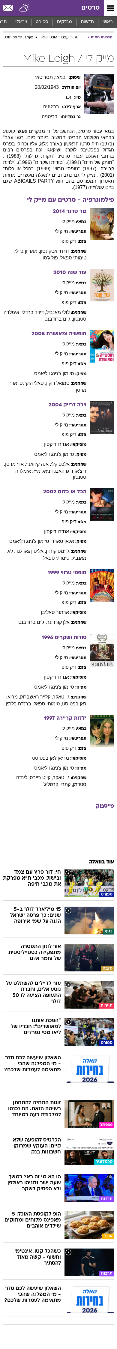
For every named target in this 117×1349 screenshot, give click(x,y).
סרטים (90, 8)
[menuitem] (87, 22)
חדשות (87, 22)
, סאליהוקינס (33, 383)
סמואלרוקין (58, 383)
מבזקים (64, 22)
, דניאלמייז (44, 471)
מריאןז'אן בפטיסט (50, 758)
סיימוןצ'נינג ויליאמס (54, 373)
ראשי (108, 22)
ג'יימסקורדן (58, 551)
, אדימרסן (15, 464)
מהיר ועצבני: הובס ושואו (59, 37)
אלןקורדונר (58, 622)
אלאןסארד (63, 541)
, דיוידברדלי (34, 312)
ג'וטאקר (61, 696)
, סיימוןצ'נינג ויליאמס (30, 541)
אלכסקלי (60, 464)
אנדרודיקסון (56, 444)
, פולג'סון (50, 257)
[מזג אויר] (25, 8)
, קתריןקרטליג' (58, 784)
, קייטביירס (41, 777)
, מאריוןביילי (27, 251)
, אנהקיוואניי (38, 464)
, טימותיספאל (57, 558)
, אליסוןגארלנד (30, 551)
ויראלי (21, 22)
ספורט (42, 22)
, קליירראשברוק (36, 696)
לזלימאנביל (58, 312)
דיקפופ (69, 241)
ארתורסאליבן (55, 612)
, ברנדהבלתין (20, 703)
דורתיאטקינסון (55, 251)
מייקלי (68, 221)
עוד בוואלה (101, 862)
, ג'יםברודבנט (58, 319)
